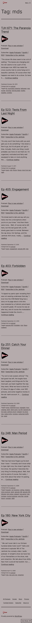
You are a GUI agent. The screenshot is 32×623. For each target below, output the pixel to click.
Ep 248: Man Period (14, 433)
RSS (2, 55)
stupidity (3, 92)
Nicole (15, 170)
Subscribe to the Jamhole (15, 55)
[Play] (5, 39)
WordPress (18, 616)
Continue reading (11, 78)
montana (15, 414)
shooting (8, 90)
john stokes (10, 494)
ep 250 (20, 409)
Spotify (24, 52)
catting (22, 490)
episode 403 (9, 325)
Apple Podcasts (15, 52)
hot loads (4, 412)
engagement (13, 249)
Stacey (19, 170)
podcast (13, 86)
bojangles (23, 407)
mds (28, 88)
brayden (8, 490)
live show (25, 412)
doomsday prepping (14, 88)
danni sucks (14, 409)
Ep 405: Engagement (15, 189)
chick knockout (5, 492)
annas (7, 407)
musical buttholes (12, 496)
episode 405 (21, 249)
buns (27, 407)
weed (5, 416)
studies (23, 90)
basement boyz (14, 407)
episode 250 (26, 492)
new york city (13, 575)
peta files (20, 496)
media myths (8, 414)
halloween (24, 88)
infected (3, 494)
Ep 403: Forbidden (13, 266)
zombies (9, 92)
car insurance (15, 490)
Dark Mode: (25, 621)
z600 (13, 498)
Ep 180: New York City (15, 515)
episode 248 (18, 492)
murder (3, 90)
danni (7, 170)
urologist (8, 498)
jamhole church (11, 412)
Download (4, 48)
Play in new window (15, 46)
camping (3, 409)
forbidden (17, 325)
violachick (21, 575)
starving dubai (16, 90)
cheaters (27, 490)
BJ (6, 88)
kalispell (19, 412)
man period (23, 494)
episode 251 (26, 409)
